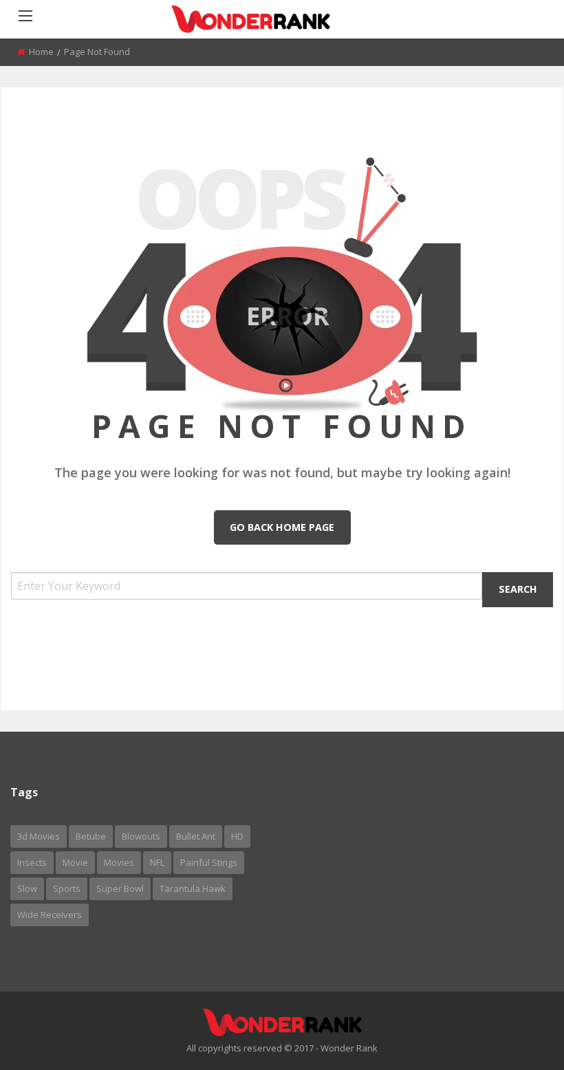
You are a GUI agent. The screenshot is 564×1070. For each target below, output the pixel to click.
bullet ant (195, 836)
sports (66, 888)
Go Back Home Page (282, 527)
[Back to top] (519, 1039)
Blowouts (141, 836)
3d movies (38, 836)
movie (75, 862)
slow (27, 888)
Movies (119, 862)
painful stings (208, 862)
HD (237, 836)
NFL (157, 862)
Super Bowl (120, 888)
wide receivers (49, 914)
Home (41, 51)
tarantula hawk (193, 888)
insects (32, 862)
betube (91, 836)
